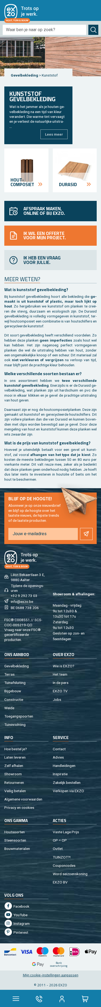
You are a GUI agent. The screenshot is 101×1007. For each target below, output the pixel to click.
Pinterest (20, 932)
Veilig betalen (15, 791)
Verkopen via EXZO (68, 791)
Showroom (13, 774)
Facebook (21, 906)
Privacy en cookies (19, 807)
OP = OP (60, 840)
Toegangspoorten (18, 716)
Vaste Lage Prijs (66, 832)
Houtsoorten (14, 832)
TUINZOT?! (62, 857)
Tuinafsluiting (15, 682)
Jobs (57, 699)
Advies (58, 757)
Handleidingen (64, 765)
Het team (60, 674)
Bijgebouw (12, 691)
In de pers (60, 682)
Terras (9, 674)
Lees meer (54, 134)
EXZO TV (60, 691)
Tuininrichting (15, 724)
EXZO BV (60, 882)
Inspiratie (60, 774)
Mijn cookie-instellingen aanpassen (50, 975)
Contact (59, 749)
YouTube (20, 915)
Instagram (21, 923)
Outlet (58, 848)
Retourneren (14, 782)
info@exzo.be (22, 601)
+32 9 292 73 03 (24, 595)
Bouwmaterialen (17, 848)
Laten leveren (15, 757)
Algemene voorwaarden (23, 799)
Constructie (13, 699)
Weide (9, 708)
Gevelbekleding (24, 75)
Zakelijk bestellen (67, 782)
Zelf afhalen (13, 765)
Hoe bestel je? (15, 749)
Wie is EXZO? (63, 666)
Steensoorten (15, 840)
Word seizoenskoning (70, 874)
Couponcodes (64, 865)
